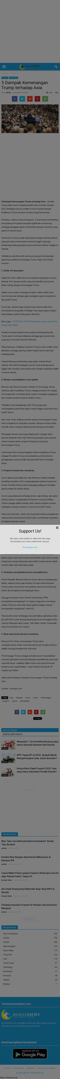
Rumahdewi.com (30, 547)
